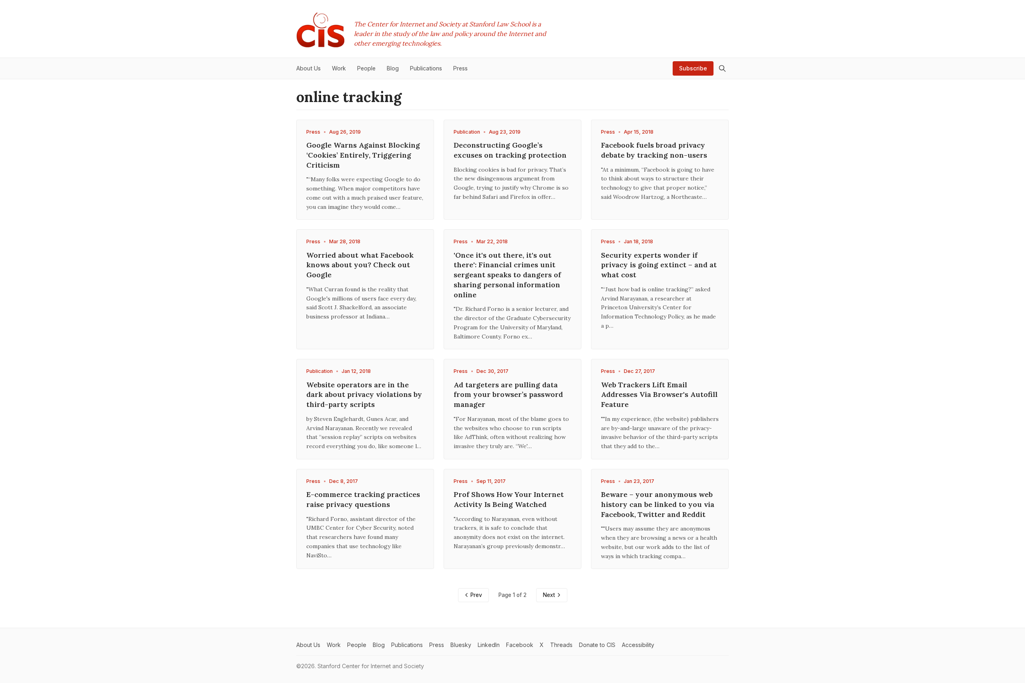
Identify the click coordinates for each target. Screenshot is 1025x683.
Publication (467, 132)
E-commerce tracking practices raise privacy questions (363, 499)
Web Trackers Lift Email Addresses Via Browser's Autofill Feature (659, 394)
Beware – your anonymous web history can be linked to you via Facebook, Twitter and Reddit (657, 504)
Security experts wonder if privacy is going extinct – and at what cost (659, 265)
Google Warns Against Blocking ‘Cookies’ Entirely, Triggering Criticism (363, 155)
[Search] (722, 68)
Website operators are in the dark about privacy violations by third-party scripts (364, 394)
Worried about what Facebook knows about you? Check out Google (360, 265)
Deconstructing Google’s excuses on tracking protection (510, 150)
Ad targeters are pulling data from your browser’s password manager (508, 394)
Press (313, 132)
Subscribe (693, 68)
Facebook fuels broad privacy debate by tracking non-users (654, 150)
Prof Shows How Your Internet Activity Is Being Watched (509, 499)
